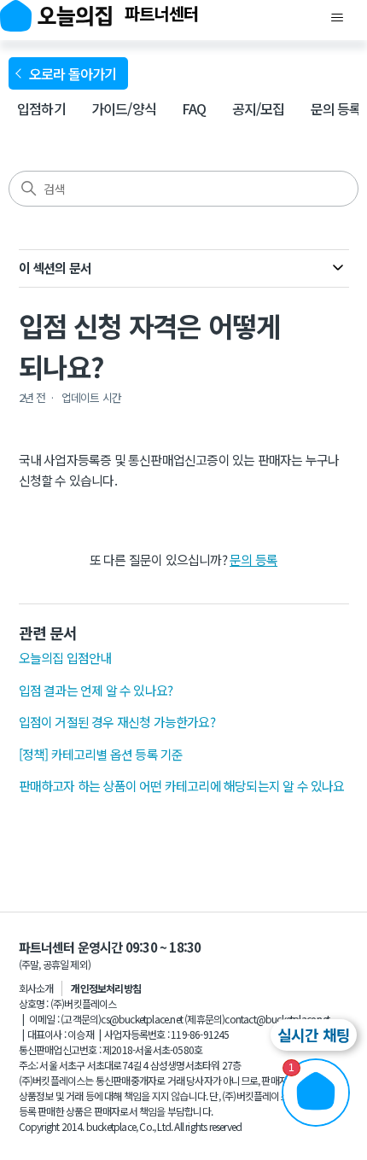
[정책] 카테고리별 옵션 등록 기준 (101, 754)
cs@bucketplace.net (142, 1018)
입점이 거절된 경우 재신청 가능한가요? (117, 722)
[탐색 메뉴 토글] (336, 18)
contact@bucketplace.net (276, 1018)
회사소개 (36, 988)
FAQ (194, 108)
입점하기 (41, 108)
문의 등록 (336, 108)
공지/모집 (258, 108)
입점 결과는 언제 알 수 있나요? (96, 690)
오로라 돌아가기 (75, 73)
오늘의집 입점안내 (65, 658)
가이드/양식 (123, 108)
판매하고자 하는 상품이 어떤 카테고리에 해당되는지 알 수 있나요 (182, 786)
